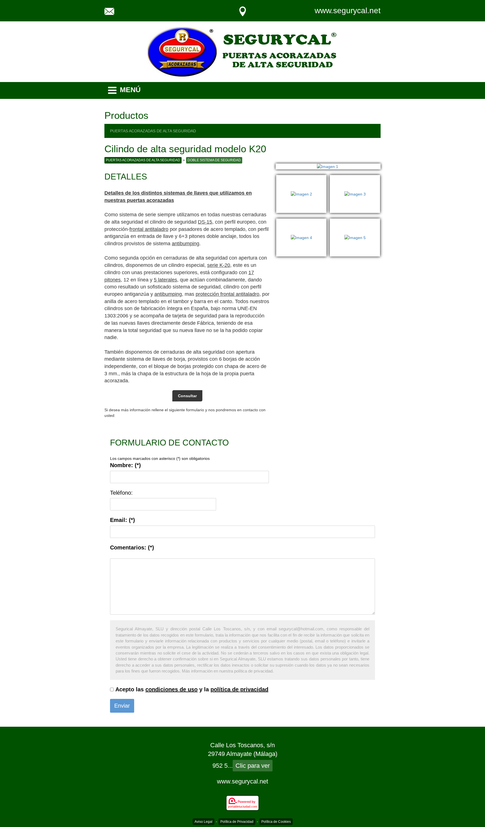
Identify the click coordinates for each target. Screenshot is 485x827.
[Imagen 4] (303, 221)
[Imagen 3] (355, 178)
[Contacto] (109, 11)
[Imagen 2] (303, 178)
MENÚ (130, 90)
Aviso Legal (203, 822)
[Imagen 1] (328, 166)
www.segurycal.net (348, 10)
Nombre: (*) (125, 465)
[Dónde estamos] (243, 11)
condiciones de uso (171, 689)
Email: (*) (122, 520)
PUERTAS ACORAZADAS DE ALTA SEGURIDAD (153, 131)
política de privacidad (239, 689)
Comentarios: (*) (132, 547)
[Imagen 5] (355, 221)
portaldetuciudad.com (242, 806)
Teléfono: (121, 493)
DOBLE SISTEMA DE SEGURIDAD (214, 160)
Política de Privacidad (236, 822)
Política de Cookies (276, 822)
